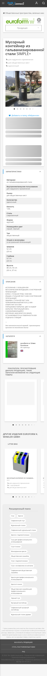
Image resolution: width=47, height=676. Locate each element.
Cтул (12, 516)
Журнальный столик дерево (21, 615)
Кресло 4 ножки (16, 584)
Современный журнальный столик (23, 530)
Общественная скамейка (20, 556)
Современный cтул (18, 521)
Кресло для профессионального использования (22, 578)
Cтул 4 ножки (15, 547)
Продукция (22, 28)
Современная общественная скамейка (21, 571)
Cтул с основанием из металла (22, 566)
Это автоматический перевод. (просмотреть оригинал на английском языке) (22, 327)
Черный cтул (15, 598)
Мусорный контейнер (19, 603)
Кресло (20, 516)
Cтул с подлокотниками (19, 561)
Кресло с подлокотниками (20, 535)
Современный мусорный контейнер (20, 609)
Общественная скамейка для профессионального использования (21, 591)
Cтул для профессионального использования (21, 541)
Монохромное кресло (18, 551)
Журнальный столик (18, 525)
